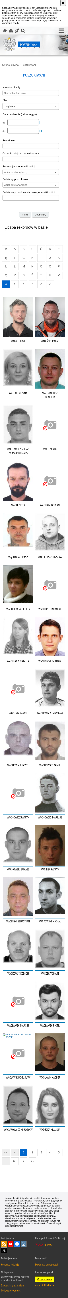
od (4, 122)
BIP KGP (49, 1244)
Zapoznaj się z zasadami (12, 1285)
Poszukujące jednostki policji (19, 166)
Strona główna (10, 64)
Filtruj (25, 214)
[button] (61, 31)
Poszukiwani (29, 64)
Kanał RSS (4, 1244)
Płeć (5, 100)
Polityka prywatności (11, 1290)
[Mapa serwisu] (11, 30)
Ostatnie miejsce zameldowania (21, 153)
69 (15, 1161)
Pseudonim (9, 140)
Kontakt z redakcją (10, 1264)
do (4, 131)
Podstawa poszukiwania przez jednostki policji (29, 192)
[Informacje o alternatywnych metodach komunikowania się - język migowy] (17, 30)
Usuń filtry (40, 214)
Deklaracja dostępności (46, 1264)
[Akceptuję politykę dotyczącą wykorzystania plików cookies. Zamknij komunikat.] (63, 3)
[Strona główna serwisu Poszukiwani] (5, 30)
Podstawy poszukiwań (15, 179)
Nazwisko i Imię (11, 87)
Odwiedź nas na (10, 1244)
